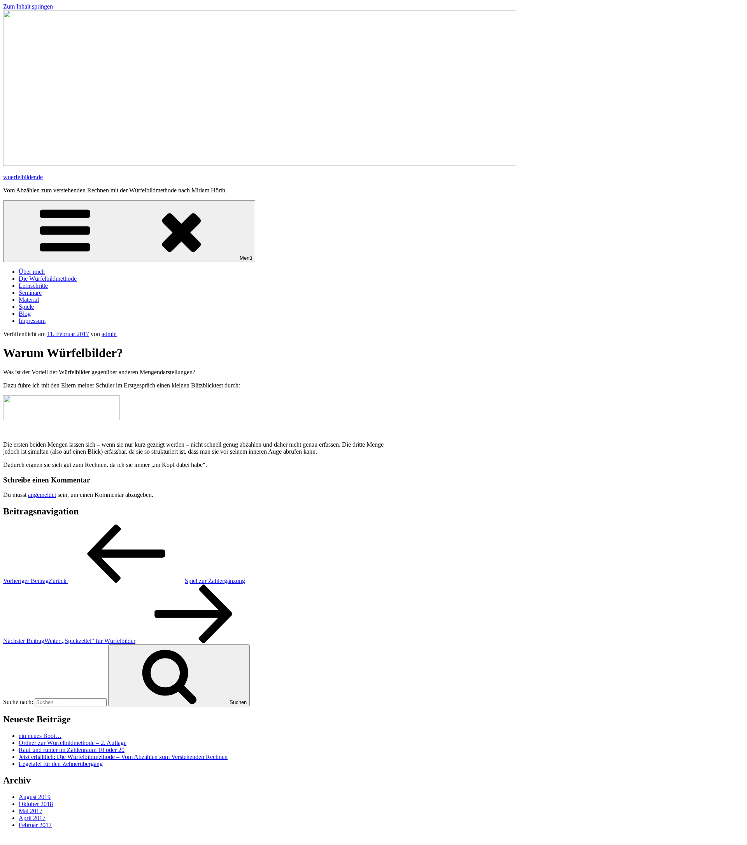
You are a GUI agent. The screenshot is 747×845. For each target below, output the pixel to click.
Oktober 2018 (36, 804)
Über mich (32, 271)
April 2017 (32, 818)
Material (29, 299)
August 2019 (35, 797)
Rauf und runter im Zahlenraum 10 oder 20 (71, 749)
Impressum (32, 320)
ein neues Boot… (40, 735)
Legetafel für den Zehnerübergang (61, 763)
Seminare (30, 292)
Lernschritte (33, 285)
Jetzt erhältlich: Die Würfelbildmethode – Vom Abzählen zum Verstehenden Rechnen (123, 756)
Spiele (26, 306)
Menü (246, 258)
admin (109, 334)
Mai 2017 (30, 811)
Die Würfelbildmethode (48, 278)
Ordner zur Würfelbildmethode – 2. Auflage (72, 742)
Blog (25, 313)
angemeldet (42, 494)
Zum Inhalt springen (28, 6)
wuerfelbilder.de (23, 177)
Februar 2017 (35, 825)
